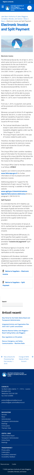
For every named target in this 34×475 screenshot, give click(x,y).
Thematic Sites (6, 428)
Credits (14, 464)
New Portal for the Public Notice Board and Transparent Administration (16, 319)
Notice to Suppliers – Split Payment (14, 284)
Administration (6, 419)
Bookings (4, 423)
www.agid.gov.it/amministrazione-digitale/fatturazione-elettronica (14, 192)
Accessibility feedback (8, 457)
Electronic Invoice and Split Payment (15, 27)
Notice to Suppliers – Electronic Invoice (16, 272)
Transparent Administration (10, 421)
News (3, 417)
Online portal (6, 426)
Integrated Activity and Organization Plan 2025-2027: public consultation (15, 325)
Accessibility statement (9, 454)
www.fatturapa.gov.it (9, 173)
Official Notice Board (8, 435)
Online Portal (6, 440)
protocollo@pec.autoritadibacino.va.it (13, 402)
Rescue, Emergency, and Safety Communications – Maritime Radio (13, 342)
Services (4, 414)
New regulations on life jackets (12, 337)
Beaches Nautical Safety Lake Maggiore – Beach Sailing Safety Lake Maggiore (15, 331)
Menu (2, 7)
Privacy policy (6, 450)
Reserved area (5, 464)
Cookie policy (6, 452)
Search (4, 301)
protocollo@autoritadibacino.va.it (12, 400)
